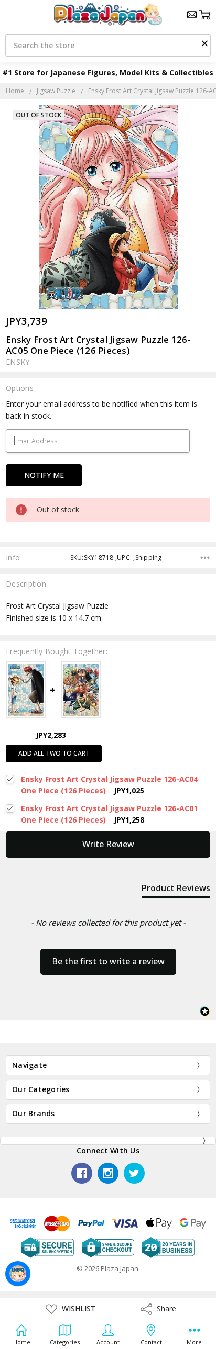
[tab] (176, 890)
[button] (204, 43)
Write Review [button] (108, 844)
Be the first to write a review (108, 961)
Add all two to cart (54, 753)
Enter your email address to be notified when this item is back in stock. (101, 409)
